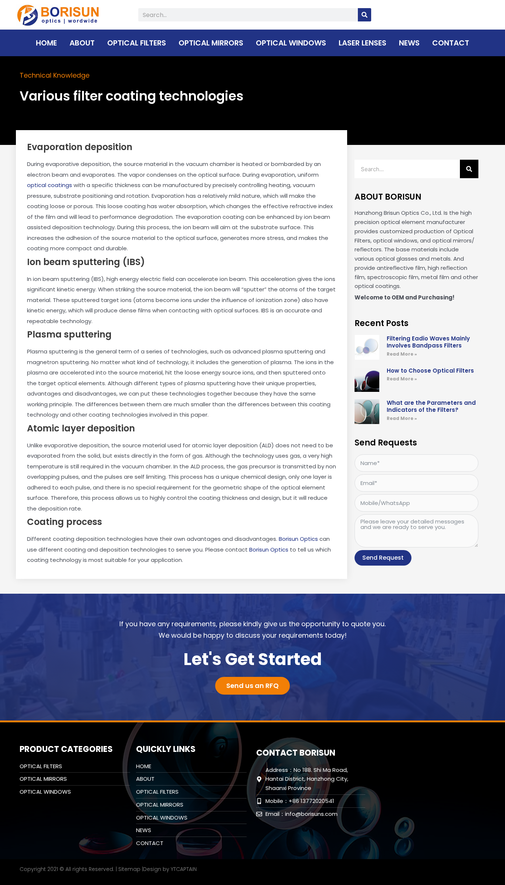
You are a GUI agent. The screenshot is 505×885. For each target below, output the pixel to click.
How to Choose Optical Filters (430, 370)
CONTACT (450, 43)
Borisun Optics (298, 539)
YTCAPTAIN (184, 869)
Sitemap (129, 869)
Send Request (383, 557)
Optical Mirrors (211, 43)
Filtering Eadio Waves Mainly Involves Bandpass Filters (428, 342)
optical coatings (49, 185)
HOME (46, 43)
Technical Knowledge (54, 75)
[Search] (364, 14)
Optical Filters (136, 43)
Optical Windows (291, 43)
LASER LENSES (362, 43)
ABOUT (82, 43)
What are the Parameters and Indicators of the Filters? (431, 406)
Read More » (402, 354)
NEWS (409, 43)
